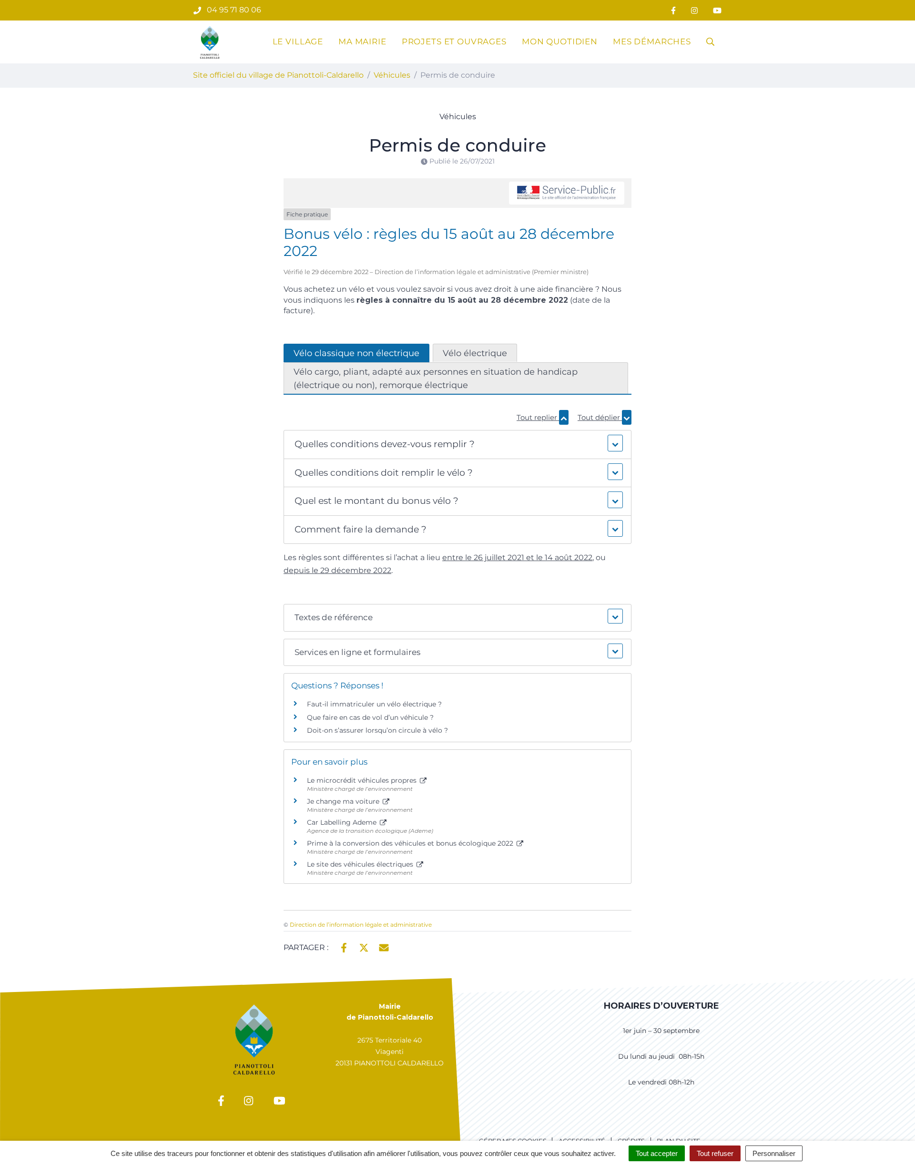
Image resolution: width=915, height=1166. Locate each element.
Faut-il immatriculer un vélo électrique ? (374, 704)
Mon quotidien (560, 41)
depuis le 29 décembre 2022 (337, 570)
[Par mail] (384, 946)
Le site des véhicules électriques (361, 864)
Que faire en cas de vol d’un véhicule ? (370, 717)
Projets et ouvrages (454, 41)
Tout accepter (657, 1153)
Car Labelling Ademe (342, 822)
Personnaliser (773, 1153)
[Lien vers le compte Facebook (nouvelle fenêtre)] (673, 10)
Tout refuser (715, 1153)
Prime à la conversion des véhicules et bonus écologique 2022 (411, 843)
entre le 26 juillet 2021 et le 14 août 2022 (517, 557)
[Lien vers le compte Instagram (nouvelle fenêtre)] (694, 10)
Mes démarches (652, 41)
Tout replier (538, 417)
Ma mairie (362, 41)
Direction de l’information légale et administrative (361, 924)
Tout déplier (600, 417)
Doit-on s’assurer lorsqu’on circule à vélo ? (377, 730)
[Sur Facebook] (344, 946)
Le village (298, 41)
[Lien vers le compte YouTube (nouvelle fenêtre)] (717, 10)
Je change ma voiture (344, 801)
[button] (457, 444)
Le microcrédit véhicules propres (362, 780)
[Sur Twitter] (364, 946)
